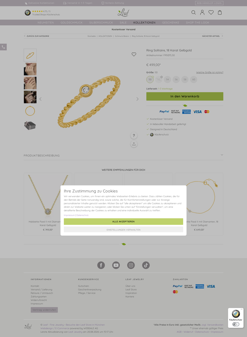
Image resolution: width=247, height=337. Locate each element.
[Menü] (242, 310)
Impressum (69, 215)
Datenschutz (82, 215)
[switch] (236, 324)
